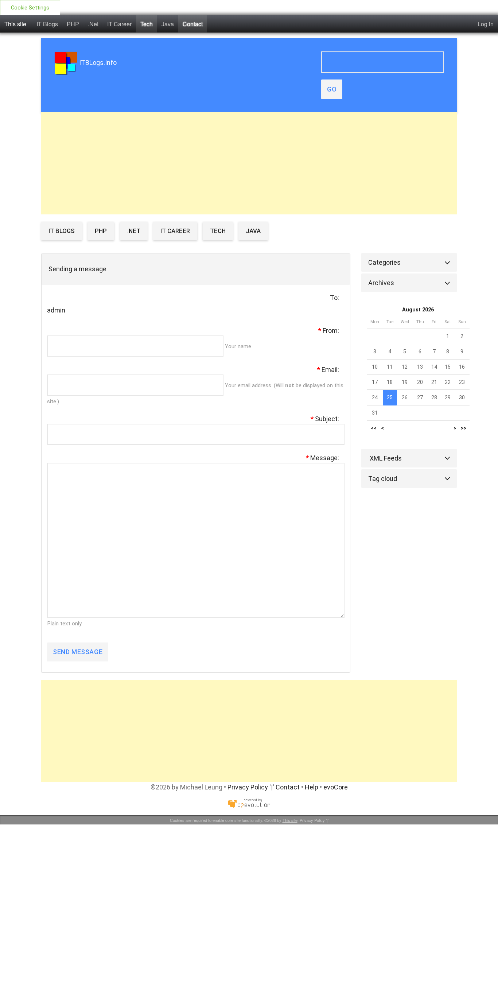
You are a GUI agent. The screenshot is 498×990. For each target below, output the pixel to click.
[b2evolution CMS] (249, 803)
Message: (322, 458)
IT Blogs (47, 24)
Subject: (325, 419)
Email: (328, 369)
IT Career (119, 24)
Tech (146, 24)
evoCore (335, 787)
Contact (193, 24)
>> (464, 428)
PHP (73, 24)
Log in (486, 24)
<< (374, 428)
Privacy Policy (247, 787)
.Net (93, 24)
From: (328, 330)
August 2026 (418, 310)
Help (311, 787)
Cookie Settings (30, 8)
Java (168, 24)
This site (15, 24)
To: (334, 298)
